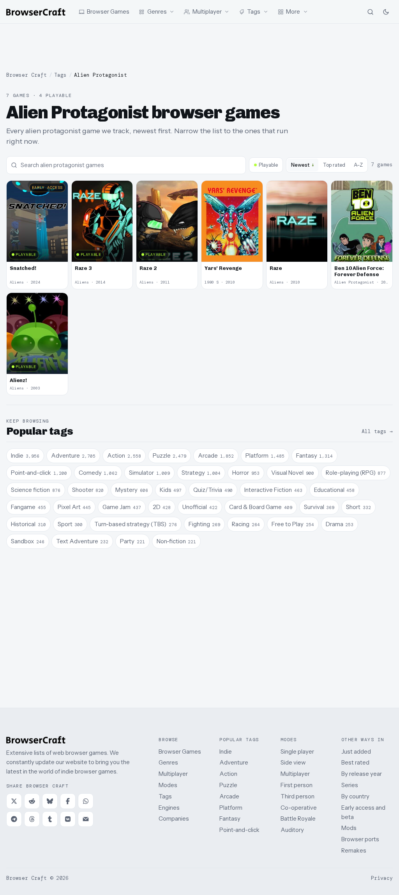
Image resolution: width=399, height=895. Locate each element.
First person (296, 785)
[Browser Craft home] (35, 12)
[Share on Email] (86, 819)
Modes (168, 785)
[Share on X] (14, 801)
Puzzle (228, 785)
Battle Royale (298, 818)
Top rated (334, 165)
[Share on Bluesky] (50, 801)
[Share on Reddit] (32, 801)
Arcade (229, 796)
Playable (268, 165)
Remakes (353, 850)
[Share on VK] (68, 819)
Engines (169, 807)
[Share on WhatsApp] (86, 801)
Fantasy (229, 818)
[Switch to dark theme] (386, 12)
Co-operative (299, 807)
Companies (174, 818)
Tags (60, 75)
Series (349, 785)
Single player (297, 751)
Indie (225, 751)
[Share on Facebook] (68, 801)
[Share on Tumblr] (50, 819)
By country (355, 796)
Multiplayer (173, 773)
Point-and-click (239, 829)
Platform (230, 807)
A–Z (358, 165)
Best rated (355, 762)
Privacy (382, 878)
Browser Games (180, 751)
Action (228, 773)
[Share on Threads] (32, 819)
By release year (361, 773)
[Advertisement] (199, 47)
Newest (302, 164)
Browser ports (360, 839)
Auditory (292, 829)
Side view (293, 762)
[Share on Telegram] (14, 819)
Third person (297, 796)
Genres (168, 762)
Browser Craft (26, 75)
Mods (349, 828)
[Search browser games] (370, 12)
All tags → (377, 431)
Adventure (233, 762)
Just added (356, 751)
